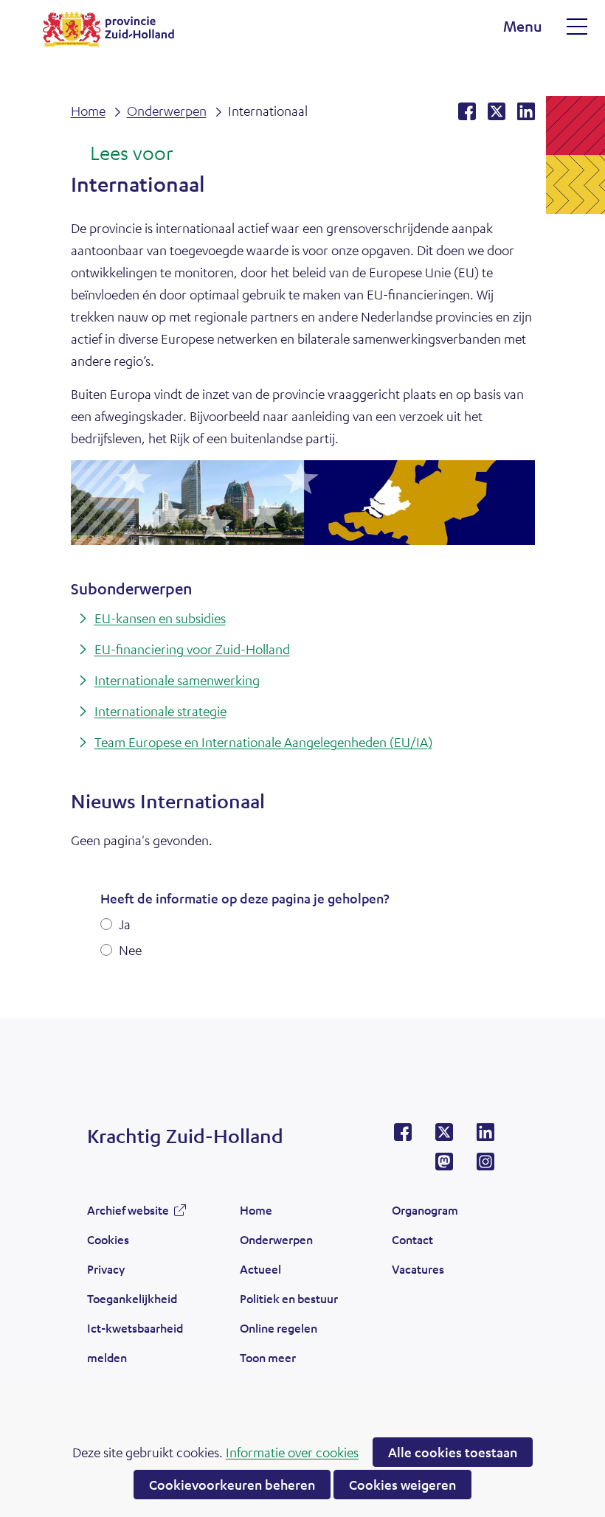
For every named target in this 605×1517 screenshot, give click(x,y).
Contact (412, 1239)
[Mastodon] (444, 1166)
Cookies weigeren (402, 1484)
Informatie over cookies (292, 1452)
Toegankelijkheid (132, 1298)
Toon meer (268, 1361)
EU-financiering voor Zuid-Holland (192, 649)
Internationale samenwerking (177, 680)
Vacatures (418, 1269)
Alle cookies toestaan (452, 1452)
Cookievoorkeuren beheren (232, 1484)
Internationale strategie (160, 711)
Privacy (106, 1269)
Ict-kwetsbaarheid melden (135, 1342)
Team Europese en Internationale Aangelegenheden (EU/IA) (263, 742)
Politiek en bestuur (289, 1298)
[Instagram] (485, 1166)
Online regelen (278, 1328)
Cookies (108, 1239)
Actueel (260, 1269)
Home (256, 1210)
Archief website (128, 1214)
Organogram (425, 1210)
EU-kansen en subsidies (160, 618)
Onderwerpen (276, 1239)
